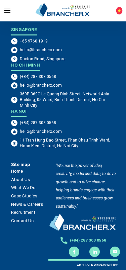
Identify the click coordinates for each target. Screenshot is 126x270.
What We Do (23, 187)
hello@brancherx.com (41, 50)
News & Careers (27, 204)
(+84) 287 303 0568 (38, 76)
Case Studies (24, 195)
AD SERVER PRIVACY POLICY (97, 265)
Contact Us (22, 220)
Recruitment (23, 212)
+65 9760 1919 (34, 41)
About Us (20, 179)
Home (17, 171)
